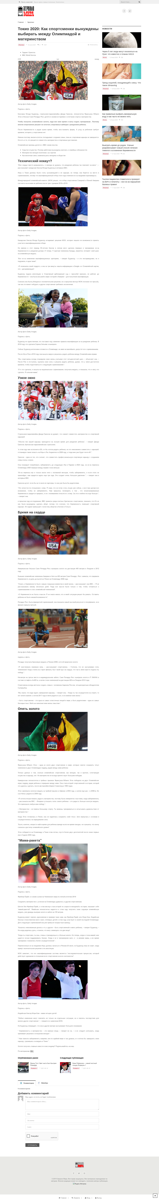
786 (122, 57)
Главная (21, 22)
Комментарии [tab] (28, 1083)
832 (124, 154)
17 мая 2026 (116, 188)
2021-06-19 (44, 1068)
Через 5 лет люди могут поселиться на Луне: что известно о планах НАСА (119, 52)
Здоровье (30, 22)
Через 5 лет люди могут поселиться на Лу (50, 2)
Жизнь (105, 57)
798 (124, 188)
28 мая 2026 (114, 120)
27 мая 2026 (116, 154)
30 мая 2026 (114, 57)
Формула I (34, 1068)
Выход (99, 1198)
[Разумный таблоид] (26, 11)
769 (122, 120)
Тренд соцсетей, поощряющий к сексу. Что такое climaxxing (121, 83)
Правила (77, 1198)
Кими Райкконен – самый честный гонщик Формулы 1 (84, 1064)
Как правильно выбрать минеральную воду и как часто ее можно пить (119, 115)
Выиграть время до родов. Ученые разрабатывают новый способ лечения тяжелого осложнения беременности (119, 148)
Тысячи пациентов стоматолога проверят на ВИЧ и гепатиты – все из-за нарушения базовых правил (121, 181)
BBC (32, 1051)
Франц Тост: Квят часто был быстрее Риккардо (43, 1064)
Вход (88, 1198)
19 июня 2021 (32, 45)
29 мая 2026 (116, 88)
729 (124, 88)
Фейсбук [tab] (44, 1083)
